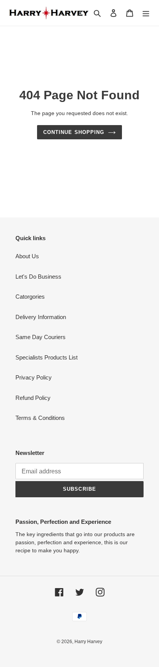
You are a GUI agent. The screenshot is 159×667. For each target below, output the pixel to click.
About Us (27, 256)
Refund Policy (33, 398)
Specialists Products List (46, 357)
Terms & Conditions (40, 418)
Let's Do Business (38, 276)
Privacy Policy (33, 377)
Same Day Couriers (40, 337)
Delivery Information (40, 317)
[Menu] (146, 13)
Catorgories (30, 296)
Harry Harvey (88, 641)
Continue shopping (73, 132)
